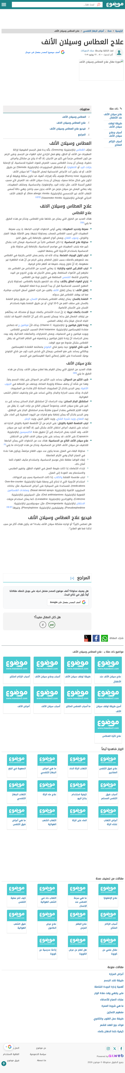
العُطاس (80, 149)
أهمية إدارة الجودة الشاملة (108, 986)
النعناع (80, 418)
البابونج (47, 347)
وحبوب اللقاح (71, 238)
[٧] (76, 373)
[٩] (5, 444)
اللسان (34, 299)
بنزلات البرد (85, 167)
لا (43, 624)
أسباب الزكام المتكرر (115, 143)
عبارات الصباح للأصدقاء (111, 999)
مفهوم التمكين (115, 1012)
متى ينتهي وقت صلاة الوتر (108, 993)
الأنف (56, 290)
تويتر (87, 638)
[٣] (38, 197)
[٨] (74, 373)
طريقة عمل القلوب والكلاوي (108, 1018)
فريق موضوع (13, 1060)
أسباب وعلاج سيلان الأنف (115, 134)
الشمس (66, 277)
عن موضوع (41, 1048)
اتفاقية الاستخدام (11, 1054)
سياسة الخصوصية (38, 1054)
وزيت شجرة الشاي (66, 418)
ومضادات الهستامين (18, 490)
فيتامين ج (23, 325)
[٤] (36, 197)
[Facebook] (121, 1048)
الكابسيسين (26, 432)
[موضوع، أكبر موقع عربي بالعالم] (114, 4)
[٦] (81, 222)
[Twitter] (114, 1048)
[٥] (83, 222)
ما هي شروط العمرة (112, 1006)
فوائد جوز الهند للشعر (111, 1025)
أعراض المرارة (116, 974)
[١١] (7, 507)
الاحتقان (80, 503)
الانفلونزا (72, 167)
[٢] (40, 197)
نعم (52, 624)
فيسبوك (96, 638)
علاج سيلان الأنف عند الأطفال (113, 116)
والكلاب (58, 477)
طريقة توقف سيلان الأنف (115, 125)
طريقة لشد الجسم (113, 980)
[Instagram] (108, 1048)
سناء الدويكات (87, 51)
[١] (31, 171)
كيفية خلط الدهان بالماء (110, 1031)
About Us (41, 1060)
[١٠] (9, 507)
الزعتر (27, 418)
